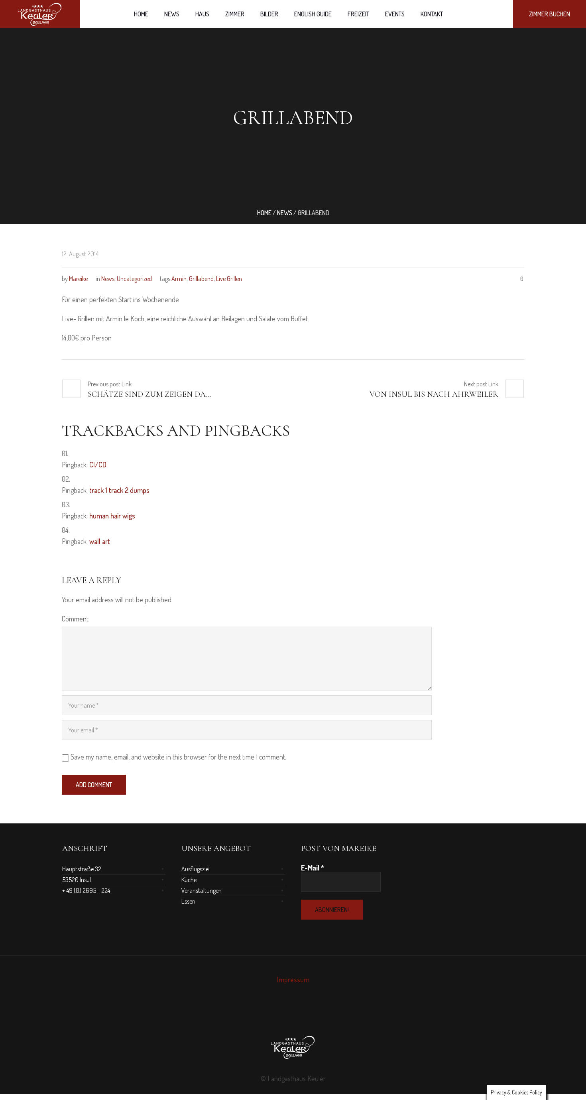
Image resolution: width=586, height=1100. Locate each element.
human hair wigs (112, 515)
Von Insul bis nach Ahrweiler (434, 394)
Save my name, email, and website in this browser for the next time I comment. (178, 756)
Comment (75, 618)
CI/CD (97, 464)
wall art (99, 541)
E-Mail (312, 868)
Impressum (293, 979)
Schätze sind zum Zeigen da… (149, 394)
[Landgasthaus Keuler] (293, 1047)
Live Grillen (229, 279)
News (284, 213)
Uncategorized (134, 279)
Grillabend (201, 279)
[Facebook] (286, 1015)
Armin (179, 279)
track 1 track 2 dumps (119, 490)
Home (264, 213)
